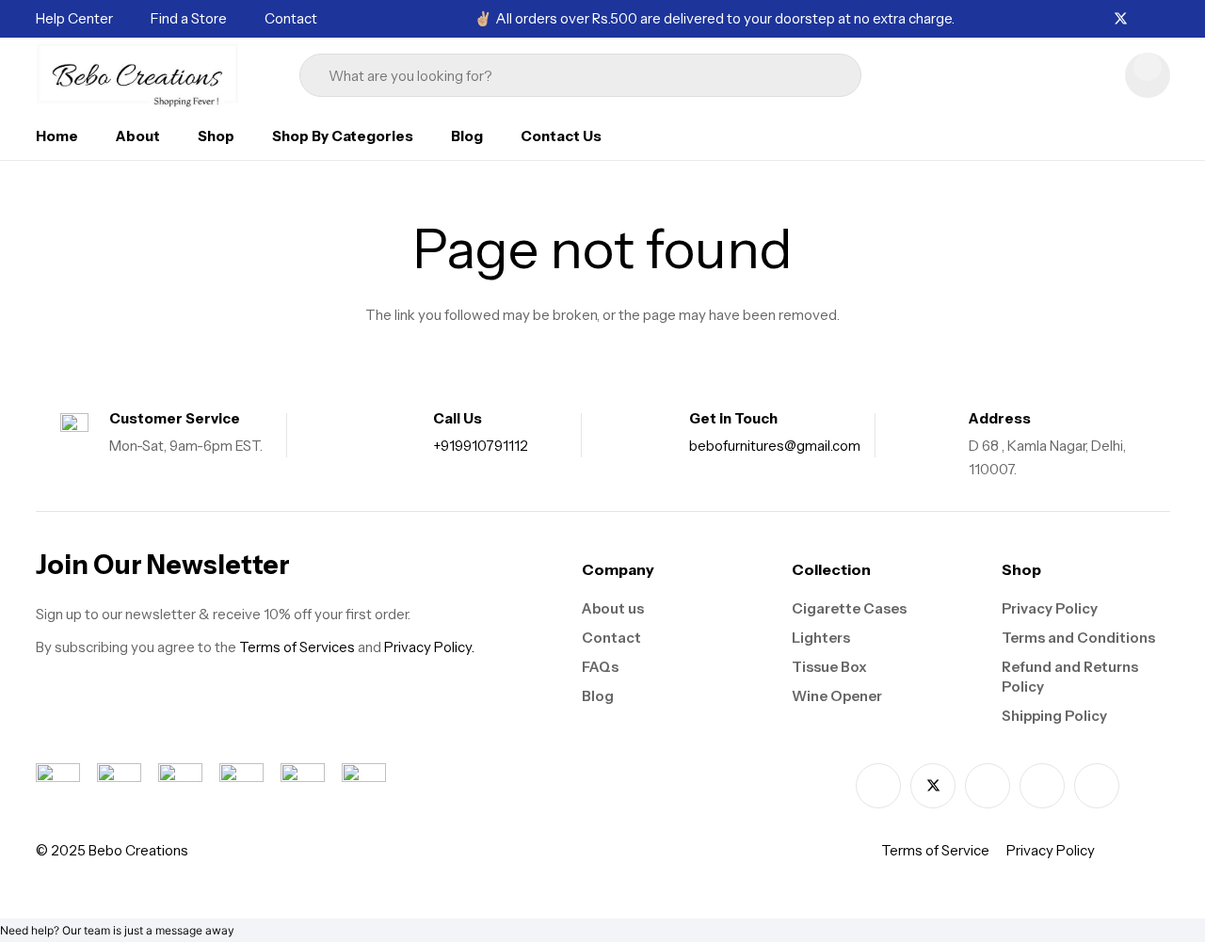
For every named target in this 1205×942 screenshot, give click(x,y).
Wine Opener (837, 696)
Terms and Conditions (1078, 638)
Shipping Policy (1054, 716)
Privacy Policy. (429, 647)
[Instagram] (1143, 19)
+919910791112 (480, 446)
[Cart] (1147, 75)
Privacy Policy (1050, 608)
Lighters (821, 638)
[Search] (812, 75)
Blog (598, 696)
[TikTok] (1164, 18)
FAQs (600, 667)
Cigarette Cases (849, 608)
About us (613, 608)
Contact (611, 638)
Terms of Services (297, 647)
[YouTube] (1096, 785)
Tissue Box (829, 667)
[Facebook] (1098, 18)
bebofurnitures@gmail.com (774, 446)
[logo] (138, 75)
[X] (1121, 19)
